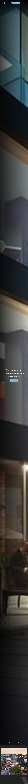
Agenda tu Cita (16, 2)
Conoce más (14, 380)
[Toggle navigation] (25, 2)
